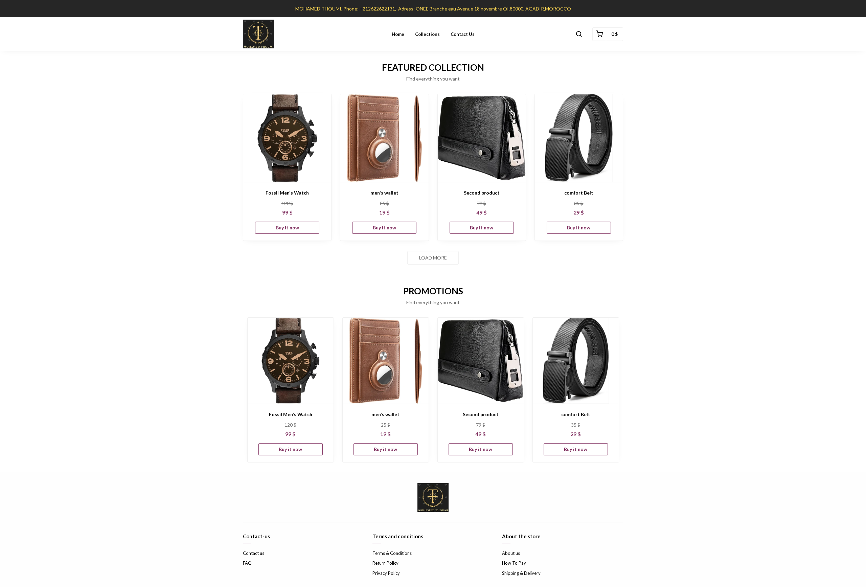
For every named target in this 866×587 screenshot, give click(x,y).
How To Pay (514, 563)
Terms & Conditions (392, 553)
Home (398, 34)
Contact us (463, 34)
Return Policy (385, 563)
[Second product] (482, 138)
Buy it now (287, 227)
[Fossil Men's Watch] (287, 138)
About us (511, 553)
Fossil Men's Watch (287, 193)
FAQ (247, 563)
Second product (482, 193)
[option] (290, 389)
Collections (427, 34)
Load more (433, 258)
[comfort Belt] (579, 138)
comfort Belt (578, 193)
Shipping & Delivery (521, 573)
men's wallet (384, 193)
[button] (579, 34)
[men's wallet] (384, 138)
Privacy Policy (386, 573)
